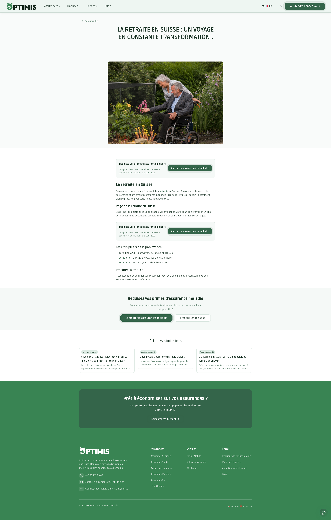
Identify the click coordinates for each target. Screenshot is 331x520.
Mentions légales (231, 462)
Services (92, 6)
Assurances (51, 6)
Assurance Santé (159, 462)
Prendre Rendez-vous (307, 6)
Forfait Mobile (193, 456)
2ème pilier (125, 257)
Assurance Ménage (161, 474)
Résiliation (192, 468)
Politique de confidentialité (236, 456)
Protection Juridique (161, 468)
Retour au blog (92, 21)
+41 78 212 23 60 (94, 475)
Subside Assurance (196, 462)
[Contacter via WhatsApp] (324, 513)
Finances (72, 6)
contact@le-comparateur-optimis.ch (104, 482)
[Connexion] (280, 6)
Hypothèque (157, 486)
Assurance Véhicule (161, 456)
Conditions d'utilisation (234, 468)
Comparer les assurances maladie (190, 168)
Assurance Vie (158, 480)
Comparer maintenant (163, 419)
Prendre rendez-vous (192, 318)
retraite (164, 191)
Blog (108, 6)
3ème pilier (125, 262)
